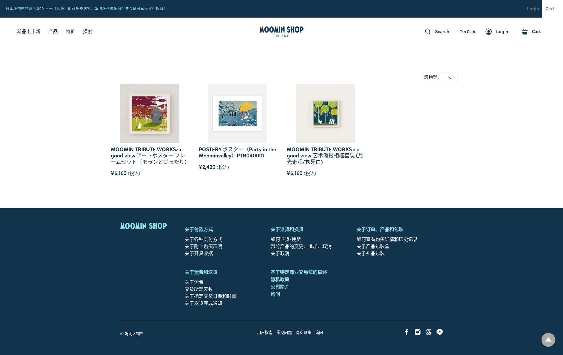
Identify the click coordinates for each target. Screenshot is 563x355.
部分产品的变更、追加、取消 (301, 246)
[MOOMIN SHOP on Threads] (428, 333)
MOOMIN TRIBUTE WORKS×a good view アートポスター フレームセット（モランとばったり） (149, 156)
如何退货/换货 (286, 239)
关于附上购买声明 (203, 246)
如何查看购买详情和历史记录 (387, 239)
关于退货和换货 (287, 229)
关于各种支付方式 (203, 239)
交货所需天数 (199, 289)
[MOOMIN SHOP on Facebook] (406, 333)
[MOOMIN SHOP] (281, 31)
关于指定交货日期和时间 (210, 296)
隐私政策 (280, 279)
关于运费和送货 (201, 272)
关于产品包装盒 (373, 246)
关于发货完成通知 (203, 303)
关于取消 (280, 253)
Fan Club (516, 9)
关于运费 (194, 282)
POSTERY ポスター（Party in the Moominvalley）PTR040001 (237, 152)
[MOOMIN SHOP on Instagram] (417, 333)
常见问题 (284, 332)
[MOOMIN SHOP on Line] (439, 333)
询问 (275, 294)
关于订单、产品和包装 (380, 229)
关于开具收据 (199, 253)
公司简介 (280, 287)
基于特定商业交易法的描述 (299, 272)
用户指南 (264, 332)
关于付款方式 (199, 229)
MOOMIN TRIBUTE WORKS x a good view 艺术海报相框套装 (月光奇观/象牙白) (325, 156)
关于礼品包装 (371, 253)
